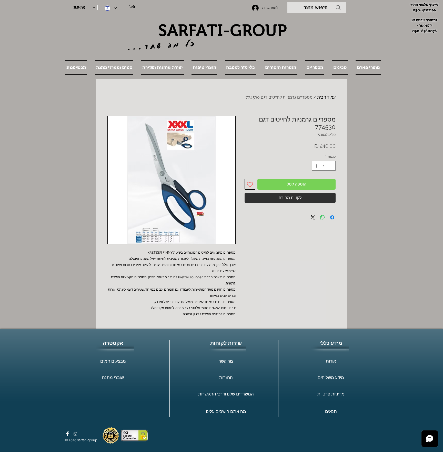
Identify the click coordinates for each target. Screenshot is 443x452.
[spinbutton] (323, 165)
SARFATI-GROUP (222, 30)
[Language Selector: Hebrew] (110, 8)
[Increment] (316, 165)
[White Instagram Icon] (75, 433)
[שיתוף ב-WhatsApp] (322, 217)
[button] (84, 7)
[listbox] (84, 7)
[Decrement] (331, 165)
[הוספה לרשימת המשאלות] (250, 184)
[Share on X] (313, 217)
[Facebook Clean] (67, 433)
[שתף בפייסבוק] (332, 217)
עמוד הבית (326, 97)
